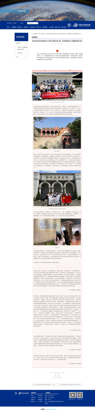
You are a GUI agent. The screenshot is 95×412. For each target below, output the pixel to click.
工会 (17, 56)
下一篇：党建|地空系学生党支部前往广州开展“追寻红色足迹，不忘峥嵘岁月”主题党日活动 (70, 384)
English (21, 23)
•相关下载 (19, 53)
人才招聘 (51, 27)
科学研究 (32, 27)
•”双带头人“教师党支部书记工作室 (22, 48)
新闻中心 (20, 27)
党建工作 (18, 43)
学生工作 (38, 27)
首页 (8, 27)
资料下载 (57, 27)
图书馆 (14, 23)
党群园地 (44, 27)
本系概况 (13, 27)
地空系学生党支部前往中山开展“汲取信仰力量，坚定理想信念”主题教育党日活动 (63, 33)
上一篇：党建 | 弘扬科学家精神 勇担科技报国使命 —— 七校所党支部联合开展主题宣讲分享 (43, 384)
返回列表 (59, 44)
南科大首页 (9, 23)
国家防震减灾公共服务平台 (52, 409)
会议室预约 (63, 29)
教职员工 (26, 27)
